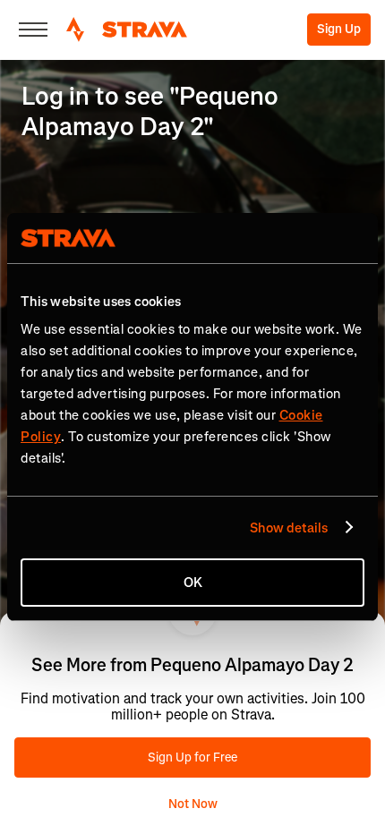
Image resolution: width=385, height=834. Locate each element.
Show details (289, 528)
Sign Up (339, 29)
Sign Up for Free (192, 757)
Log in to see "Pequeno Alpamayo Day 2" (149, 111)
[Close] (33, 29)
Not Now (193, 804)
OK (193, 582)
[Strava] (126, 29)
